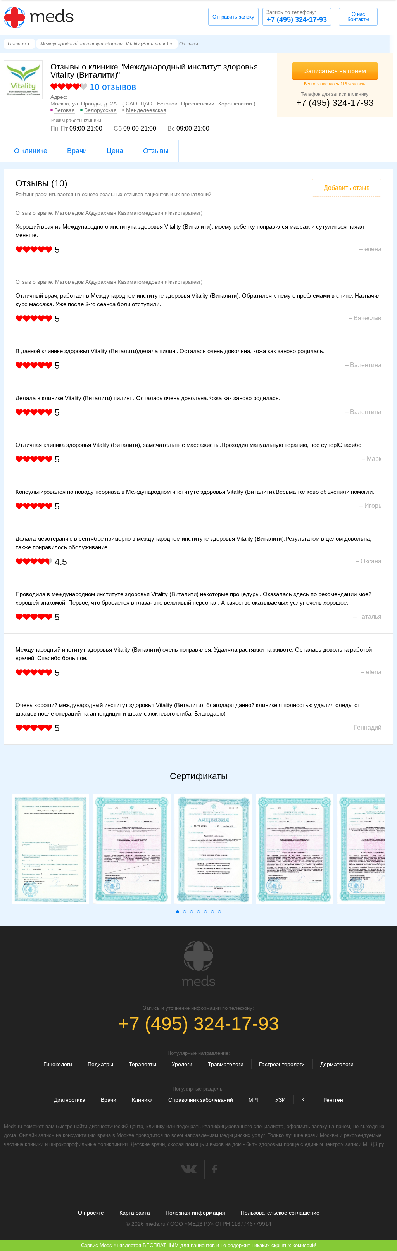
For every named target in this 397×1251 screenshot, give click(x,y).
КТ (304, 1100)
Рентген (333, 1100)
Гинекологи (57, 1064)
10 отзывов (113, 87)
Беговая (64, 110)
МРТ (254, 1100)
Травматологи (225, 1064)
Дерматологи (337, 1064)
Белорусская (100, 110)
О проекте (91, 1213)
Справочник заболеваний (200, 1100)
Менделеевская (146, 110)
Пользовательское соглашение (280, 1213)
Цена (115, 151)
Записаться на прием (335, 71)
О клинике (30, 151)
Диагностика (69, 1100)
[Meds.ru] (198, 963)
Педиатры (100, 1064)
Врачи (77, 151)
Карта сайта (134, 1213)
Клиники (142, 1100)
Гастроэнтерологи (282, 1064)
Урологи (182, 1064)
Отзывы (156, 151)
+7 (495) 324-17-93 (296, 16)
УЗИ (280, 1100)
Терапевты (142, 1064)
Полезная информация (195, 1213)
